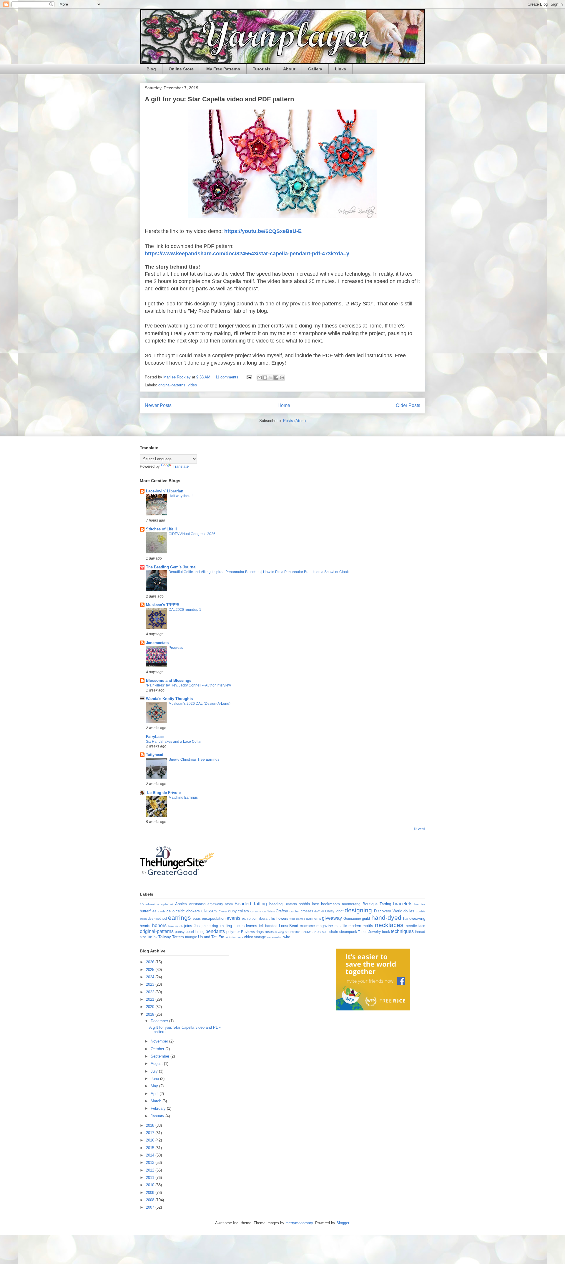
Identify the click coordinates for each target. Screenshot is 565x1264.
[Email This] (259, 377)
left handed (268, 926)
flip (272, 918)
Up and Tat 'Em (211, 937)
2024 (150, 977)
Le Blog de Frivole (163, 792)
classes (209, 910)
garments (313, 918)
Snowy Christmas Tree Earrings (194, 759)
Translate (181, 466)
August (157, 1063)
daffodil (319, 911)
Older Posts (408, 405)
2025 (150, 969)
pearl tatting (195, 932)
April (155, 1093)
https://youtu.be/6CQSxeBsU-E (263, 231)
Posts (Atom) (294, 420)
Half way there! (180, 496)
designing (358, 910)
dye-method (157, 918)
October (158, 1049)
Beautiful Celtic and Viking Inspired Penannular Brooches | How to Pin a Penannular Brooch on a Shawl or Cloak (259, 572)
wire (286, 937)
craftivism (268, 911)
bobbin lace (309, 904)
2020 (150, 1007)
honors (159, 925)
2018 (150, 1125)
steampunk (348, 932)
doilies (408, 911)
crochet (295, 911)
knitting (226, 926)
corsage (255, 911)
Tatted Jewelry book (374, 932)
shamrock (292, 932)
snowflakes (311, 931)
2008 (150, 1200)
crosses (307, 911)
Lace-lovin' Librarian (164, 491)
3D (142, 904)
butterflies (148, 911)
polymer (233, 931)
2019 (150, 1014)
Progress (176, 648)
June (155, 1078)
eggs (197, 918)
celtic (180, 911)
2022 (150, 992)
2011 (150, 1177)
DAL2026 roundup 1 (185, 610)
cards (161, 911)
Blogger (342, 1223)
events (233, 918)
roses (269, 932)
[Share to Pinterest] (282, 377)
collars (243, 911)
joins (188, 926)
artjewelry (215, 904)
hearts (145, 926)
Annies (181, 904)
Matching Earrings (183, 797)
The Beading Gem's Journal (171, 567)
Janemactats (157, 643)
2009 (150, 1192)
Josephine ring (206, 926)
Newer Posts (158, 405)
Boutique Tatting (377, 904)
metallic (341, 926)
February (159, 1108)
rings (260, 932)
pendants (215, 931)
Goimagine (352, 918)
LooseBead (288, 926)
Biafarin (291, 904)
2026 (150, 962)
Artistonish (197, 904)
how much (175, 926)
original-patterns (171, 385)
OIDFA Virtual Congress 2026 (192, 534)
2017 (150, 1133)
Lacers (239, 926)
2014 (150, 1155)
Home (283, 405)
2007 (150, 1207)
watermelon (274, 937)
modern (354, 926)
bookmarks (330, 904)
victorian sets (234, 937)
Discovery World (388, 911)
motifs (368, 926)
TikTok (152, 937)
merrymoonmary (299, 1223)
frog (292, 918)
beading (275, 904)
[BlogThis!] (265, 377)
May (155, 1086)
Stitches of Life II (161, 529)
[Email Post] (249, 377)
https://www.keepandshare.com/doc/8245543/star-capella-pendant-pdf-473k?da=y (247, 254)
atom (229, 904)
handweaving (414, 918)
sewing (279, 932)
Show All (419, 828)
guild (366, 918)
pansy (180, 932)
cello (171, 911)
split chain (330, 932)
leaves (251, 926)
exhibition (249, 918)
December (160, 1021)
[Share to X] (271, 377)
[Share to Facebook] (276, 377)
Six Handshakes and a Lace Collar (174, 741)
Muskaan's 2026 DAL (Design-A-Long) (199, 704)
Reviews (248, 932)
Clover (223, 911)
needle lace (415, 926)
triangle (191, 937)
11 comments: (228, 377)
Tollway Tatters (171, 937)
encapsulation (213, 918)
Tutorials (261, 69)
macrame (307, 926)
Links (340, 69)
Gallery (315, 69)
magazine (324, 926)
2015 (150, 1148)
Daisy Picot (334, 911)
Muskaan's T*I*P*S (163, 605)
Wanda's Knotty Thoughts (169, 698)
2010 (150, 1185)
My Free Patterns (223, 69)
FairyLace (155, 736)
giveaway (332, 918)
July (155, 1071)
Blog (151, 69)
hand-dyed (386, 917)
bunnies (419, 904)
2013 (150, 1162)
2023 (150, 984)
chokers (193, 911)
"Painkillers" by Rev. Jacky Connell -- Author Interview (188, 685)
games (300, 918)
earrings (179, 917)
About (289, 69)
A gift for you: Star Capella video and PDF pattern (219, 99)
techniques (402, 931)
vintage (260, 937)
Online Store (181, 69)
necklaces (389, 924)
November (160, 1041)
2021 (150, 999)
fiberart (264, 918)
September (160, 1056)
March (156, 1101)
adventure (152, 904)
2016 (150, 1140)
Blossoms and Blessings (168, 680)
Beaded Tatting (251, 903)
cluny (232, 911)
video (192, 385)
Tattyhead (154, 754)
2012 (150, 1170)
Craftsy (282, 911)
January (158, 1116)
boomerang (351, 904)
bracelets (402, 903)
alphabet (167, 904)
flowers (282, 918)
